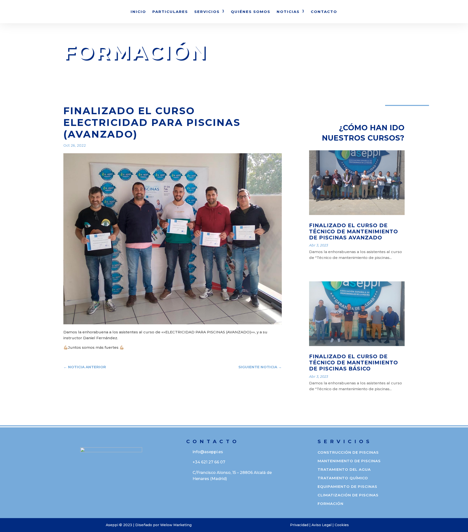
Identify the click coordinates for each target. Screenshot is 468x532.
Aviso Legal (322, 525)
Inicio (138, 12)
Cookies (342, 525)
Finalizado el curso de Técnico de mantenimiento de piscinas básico (353, 362)
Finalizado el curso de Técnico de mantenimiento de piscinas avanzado (353, 231)
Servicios (207, 12)
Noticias (288, 12)
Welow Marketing (176, 525)
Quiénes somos (250, 12)
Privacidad (299, 525)
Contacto (324, 12)
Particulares (170, 12)
